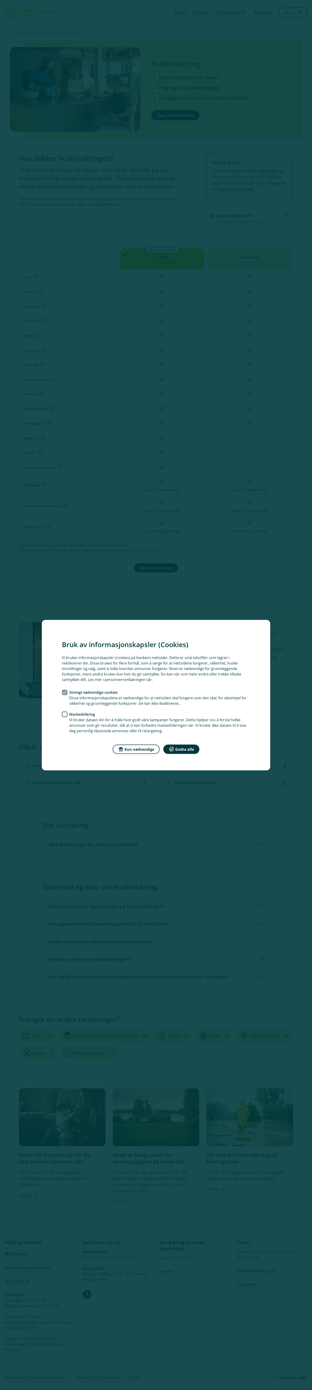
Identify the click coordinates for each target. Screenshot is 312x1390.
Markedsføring (82, 714)
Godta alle (184, 749)
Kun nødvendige (139, 749)
